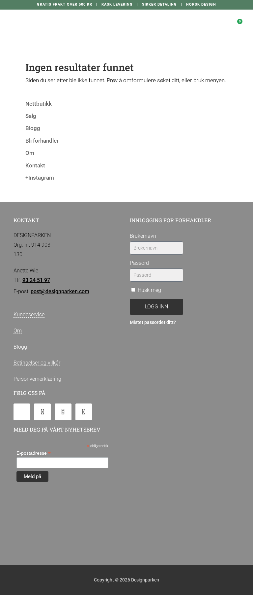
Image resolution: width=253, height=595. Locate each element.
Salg (30, 116)
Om (29, 153)
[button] (192, 21)
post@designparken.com (60, 291)
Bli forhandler (42, 140)
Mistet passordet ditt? (153, 322)
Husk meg (148, 290)
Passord (139, 263)
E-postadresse (33, 453)
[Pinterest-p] (83, 411)
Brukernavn (143, 236)
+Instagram (39, 177)
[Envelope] (22, 411)
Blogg (32, 128)
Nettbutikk (38, 103)
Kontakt (35, 165)
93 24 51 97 (36, 280)
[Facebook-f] (42, 411)
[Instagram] (63, 411)
